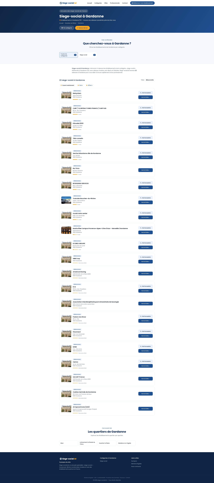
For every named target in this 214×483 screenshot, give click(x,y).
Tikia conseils (78, 138)
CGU (95, 477)
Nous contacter (136, 466)
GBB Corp (76, 258)
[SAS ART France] (66, 378)
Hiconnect (77, 332)
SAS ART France (78, 377)
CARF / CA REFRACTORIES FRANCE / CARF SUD (89, 108)
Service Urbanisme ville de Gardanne (87, 153)
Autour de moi (83, 28)
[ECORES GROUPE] (66, 245)
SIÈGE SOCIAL (77, 90)
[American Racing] (66, 273)
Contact (125, 3)
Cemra (75, 362)
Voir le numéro (146, 93)
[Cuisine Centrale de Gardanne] (66, 393)
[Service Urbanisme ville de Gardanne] (66, 155)
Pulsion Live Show (79, 317)
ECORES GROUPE (79, 243)
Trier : (143, 80)
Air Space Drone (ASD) (81, 407)
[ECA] (66, 288)
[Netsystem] (66, 95)
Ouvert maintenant (68, 85)
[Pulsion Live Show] (66, 318)
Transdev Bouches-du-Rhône (84, 198)
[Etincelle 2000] (66, 125)
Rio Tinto (76, 168)
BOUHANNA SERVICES (81, 183)
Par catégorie (67, 28)
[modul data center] (66, 215)
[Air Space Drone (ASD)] (66, 408)
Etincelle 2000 (78, 123)
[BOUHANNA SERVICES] (66, 185)
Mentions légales (136, 464)
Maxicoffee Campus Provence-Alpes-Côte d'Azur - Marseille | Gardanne (100, 228)
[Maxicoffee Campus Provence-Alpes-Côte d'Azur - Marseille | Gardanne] (66, 230)
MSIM (75, 347)
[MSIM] (66, 348)
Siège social (103, 461)
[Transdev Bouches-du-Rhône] (66, 200)
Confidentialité (101, 477)
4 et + (81, 85)
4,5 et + (90, 85)
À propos (134, 461)
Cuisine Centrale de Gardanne (84, 392)
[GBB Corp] (66, 259)
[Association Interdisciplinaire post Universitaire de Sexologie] (66, 303)
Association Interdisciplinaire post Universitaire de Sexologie (96, 302)
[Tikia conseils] (66, 140)
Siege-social (69, 3)
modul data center (80, 213)
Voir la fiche (145, 97)
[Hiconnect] (66, 333)
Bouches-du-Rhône (70, 23)
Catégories (98, 3)
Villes (106, 3)
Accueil (89, 3)
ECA (74, 287)
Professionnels (115, 3)
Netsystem (77, 93)
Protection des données (112, 477)
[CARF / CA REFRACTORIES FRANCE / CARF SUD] (66, 110)
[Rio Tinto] (66, 170)
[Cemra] (66, 363)
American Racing (79, 272)
